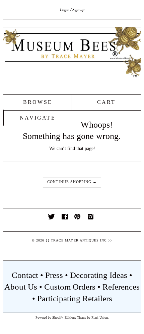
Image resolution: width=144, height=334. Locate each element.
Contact (25, 275)
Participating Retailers (74, 298)
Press (54, 275)
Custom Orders (69, 286)
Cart (106, 102)
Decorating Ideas (98, 275)
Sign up (78, 9)
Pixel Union (99, 317)
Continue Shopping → (72, 182)
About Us (20, 286)
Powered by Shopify (49, 317)
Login (64, 9)
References (121, 286)
